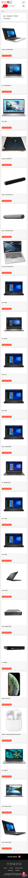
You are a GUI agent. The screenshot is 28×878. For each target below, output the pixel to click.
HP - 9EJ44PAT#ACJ (6, 482)
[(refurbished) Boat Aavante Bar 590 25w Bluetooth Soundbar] (14, 216)
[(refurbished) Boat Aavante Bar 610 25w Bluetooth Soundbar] (14, 180)
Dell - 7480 (4, 518)
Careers (17, 870)
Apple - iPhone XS (6, 698)
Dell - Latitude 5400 (6, 446)
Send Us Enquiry (7, 55)
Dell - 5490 (4, 302)
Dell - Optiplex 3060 (6, 626)
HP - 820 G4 (4, 338)
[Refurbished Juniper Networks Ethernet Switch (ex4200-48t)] (14, 144)
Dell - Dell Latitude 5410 (7, 266)
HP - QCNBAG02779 (6, 85)
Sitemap (10, 870)
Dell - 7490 (4, 410)
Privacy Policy (19, 868)
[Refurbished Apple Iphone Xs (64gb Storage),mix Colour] (14, 684)
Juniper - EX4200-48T (6, 158)
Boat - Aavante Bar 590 (7, 230)
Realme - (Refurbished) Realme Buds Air (11, 734)
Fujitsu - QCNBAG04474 (7, 49)
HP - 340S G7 (5, 770)
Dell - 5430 (4, 121)
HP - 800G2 (4, 662)
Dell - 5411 (4, 374)
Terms (11, 868)
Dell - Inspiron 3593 (6, 806)
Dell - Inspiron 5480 (6, 842)
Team (5, 868)
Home (3, 11)
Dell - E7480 (4, 590)
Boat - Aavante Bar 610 (7, 194)
